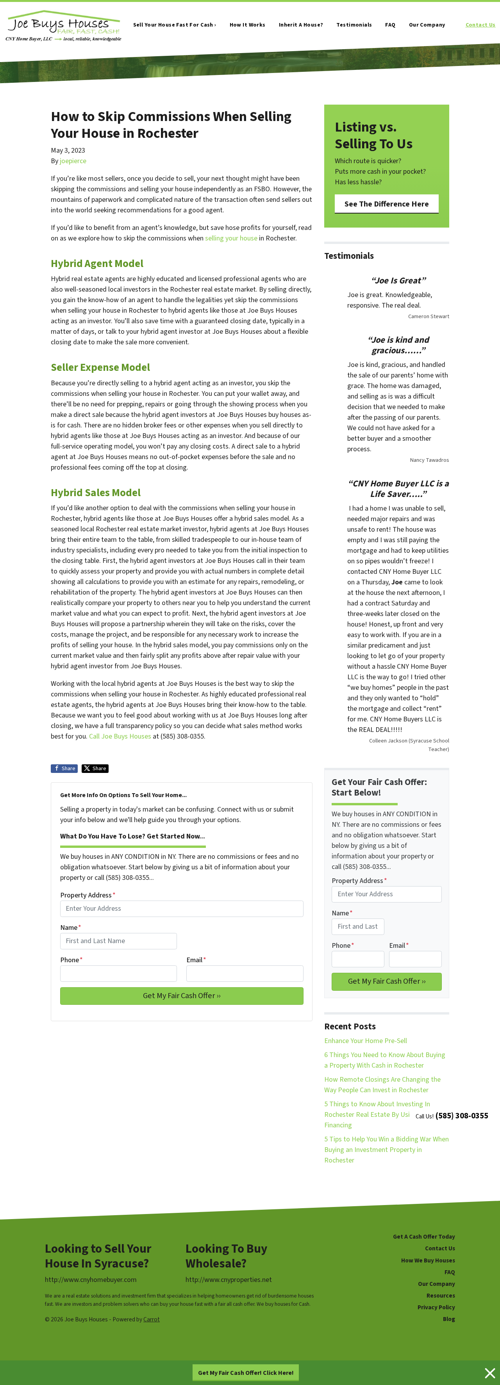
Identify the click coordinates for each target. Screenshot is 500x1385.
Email (196, 960)
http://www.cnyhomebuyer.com (91, 1280)
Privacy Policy (436, 1307)
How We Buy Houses (428, 1260)
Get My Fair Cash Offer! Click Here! (246, 1373)
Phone (71, 960)
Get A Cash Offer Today (424, 1236)
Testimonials (354, 25)
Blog (449, 1319)
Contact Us (481, 25)
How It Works (248, 25)
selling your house (231, 238)
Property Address (88, 895)
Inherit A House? (301, 25)
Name (70, 928)
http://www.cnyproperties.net (229, 1280)
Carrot (151, 1319)
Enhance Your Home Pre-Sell (365, 1041)
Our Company (427, 25)
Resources (441, 1295)
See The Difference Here (387, 204)
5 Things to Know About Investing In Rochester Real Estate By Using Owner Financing (381, 1114)
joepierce (73, 161)
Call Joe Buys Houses (120, 736)
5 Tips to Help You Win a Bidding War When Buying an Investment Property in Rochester (386, 1149)
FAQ (390, 25)
